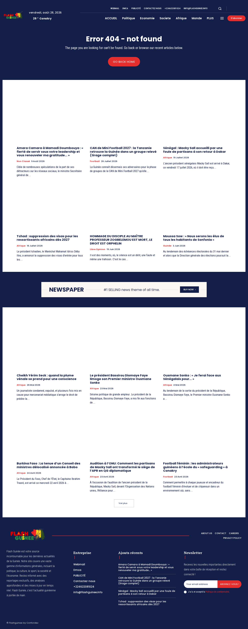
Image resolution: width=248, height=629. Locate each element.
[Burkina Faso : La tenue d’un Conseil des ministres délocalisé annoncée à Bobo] (51, 433)
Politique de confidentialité (217, 591)
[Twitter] (240, 9)
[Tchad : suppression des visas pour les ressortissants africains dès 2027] (51, 206)
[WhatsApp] (240, 623)
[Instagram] (236, 9)
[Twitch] (224, 623)
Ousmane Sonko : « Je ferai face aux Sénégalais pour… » (192, 377)
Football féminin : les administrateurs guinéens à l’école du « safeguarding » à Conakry (195, 467)
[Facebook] (232, 9)
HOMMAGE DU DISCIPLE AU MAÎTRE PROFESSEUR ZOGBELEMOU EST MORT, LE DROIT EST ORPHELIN (121, 239)
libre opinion (97, 249)
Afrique (167, 157)
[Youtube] (244, 9)
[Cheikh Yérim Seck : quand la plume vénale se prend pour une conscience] (51, 345)
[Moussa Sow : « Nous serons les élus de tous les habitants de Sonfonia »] (197, 206)
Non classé (23, 161)
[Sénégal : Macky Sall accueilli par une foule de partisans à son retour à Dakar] (197, 118)
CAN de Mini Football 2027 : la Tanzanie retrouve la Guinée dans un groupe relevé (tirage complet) (123, 151)
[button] (220, 8)
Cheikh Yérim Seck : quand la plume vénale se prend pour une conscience (46, 377)
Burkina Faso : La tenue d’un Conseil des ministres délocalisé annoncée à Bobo (48, 465)
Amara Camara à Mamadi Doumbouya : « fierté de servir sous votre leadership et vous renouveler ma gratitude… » (50, 151)
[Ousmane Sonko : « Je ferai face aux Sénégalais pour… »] (197, 345)
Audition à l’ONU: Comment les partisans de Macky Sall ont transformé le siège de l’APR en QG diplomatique (122, 467)
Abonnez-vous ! (229, 584)
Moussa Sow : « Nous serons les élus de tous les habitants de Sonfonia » (193, 238)
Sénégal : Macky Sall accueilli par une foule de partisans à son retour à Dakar (194, 150)
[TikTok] (216, 623)
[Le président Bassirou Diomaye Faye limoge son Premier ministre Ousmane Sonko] (124, 345)
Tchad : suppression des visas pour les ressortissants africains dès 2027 (47, 238)
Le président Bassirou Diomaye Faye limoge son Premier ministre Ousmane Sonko (120, 379)
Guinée (167, 245)
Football (95, 161)
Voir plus (123, 503)
